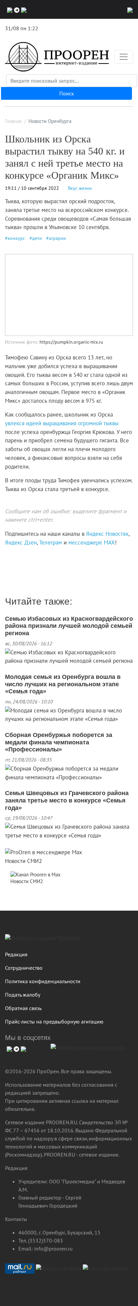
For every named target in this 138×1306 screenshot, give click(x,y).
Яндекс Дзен (21, 542)
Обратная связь (23, 1008)
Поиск (66, 93)
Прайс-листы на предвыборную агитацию (54, 1021)
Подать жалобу (22, 994)
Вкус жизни (80, 188)
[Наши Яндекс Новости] (12, 556)
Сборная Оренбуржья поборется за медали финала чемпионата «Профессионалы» (58, 742)
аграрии (57, 238)
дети (37, 238)
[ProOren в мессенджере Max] (43, 852)
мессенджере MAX (91, 542)
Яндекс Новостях (107, 533)
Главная (13, 121)
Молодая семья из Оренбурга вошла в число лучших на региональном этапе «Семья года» (63, 684)
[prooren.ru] (69, 941)
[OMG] (88, 1050)
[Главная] (57, 56)
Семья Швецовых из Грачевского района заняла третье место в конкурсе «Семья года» (67, 800)
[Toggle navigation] (123, 56)
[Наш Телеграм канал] (17, 556)
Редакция (16, 954)
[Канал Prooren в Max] (35, 874)
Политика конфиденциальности (42, 981)
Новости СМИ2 (23, 861)
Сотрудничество (24, 967)
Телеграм (50, 542)
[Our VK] (8, 9)
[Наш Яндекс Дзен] (7, 556)
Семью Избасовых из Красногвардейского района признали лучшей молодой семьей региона (69, 626)
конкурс (16, 238)
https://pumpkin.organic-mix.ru (71, 342)
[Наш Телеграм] (15, 9)
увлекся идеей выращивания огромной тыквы (62, 423)
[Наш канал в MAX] (22, 9)
